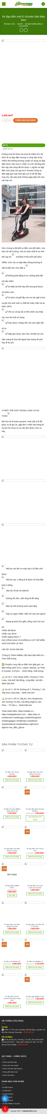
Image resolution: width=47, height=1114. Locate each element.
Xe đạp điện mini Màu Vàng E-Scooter (12, 925)
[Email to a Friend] (16, 129)
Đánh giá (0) (8, 149)
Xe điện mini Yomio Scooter (12, 773)
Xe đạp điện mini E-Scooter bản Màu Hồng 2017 (12, 998)
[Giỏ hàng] (43, 4)
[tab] (23, 145)
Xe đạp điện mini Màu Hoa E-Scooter (12, 850)
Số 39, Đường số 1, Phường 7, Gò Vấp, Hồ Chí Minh (22, 1039)
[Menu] (4, 4)
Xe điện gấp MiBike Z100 (35, 996)
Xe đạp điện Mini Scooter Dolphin (35, 810)
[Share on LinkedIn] (24, 129)
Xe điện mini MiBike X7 (35, 961)
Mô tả (5, 145)
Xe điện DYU (7, 1091)
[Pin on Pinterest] (20, 129)
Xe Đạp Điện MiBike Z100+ (12, 887)
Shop (20, 24)
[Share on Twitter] (12, 129)
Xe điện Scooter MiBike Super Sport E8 (12, 810)
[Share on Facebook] (8, 129)
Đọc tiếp (12, 895)
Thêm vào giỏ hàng (25, 120)
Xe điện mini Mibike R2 (12, 961)
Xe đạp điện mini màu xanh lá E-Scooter (35, 887)
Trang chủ (9, 24)
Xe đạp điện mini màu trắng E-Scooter (35, 773)
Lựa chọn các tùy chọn (35, 818)
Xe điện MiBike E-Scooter (11, 1103)
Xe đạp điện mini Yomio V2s (34, 850)
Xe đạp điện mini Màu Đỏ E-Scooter (35, 925)
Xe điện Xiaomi (8, 1087)
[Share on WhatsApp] (4, 129)
